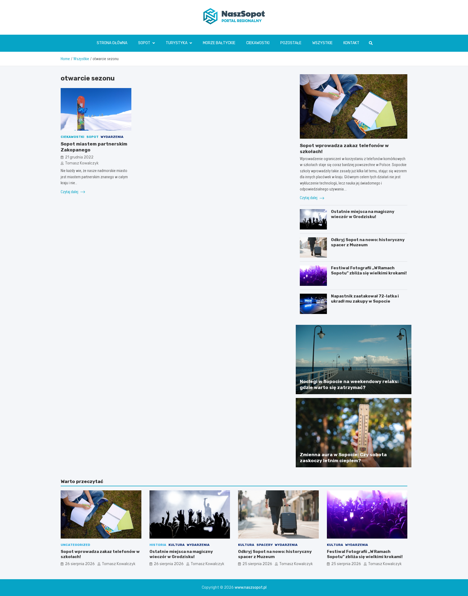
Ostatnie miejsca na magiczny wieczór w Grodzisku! (362, 214)
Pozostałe (290, 43)
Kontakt (351, 43)
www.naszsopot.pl (250, 587)
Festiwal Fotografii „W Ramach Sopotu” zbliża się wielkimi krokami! (369, 270)
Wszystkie (322, 43)
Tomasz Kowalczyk (82, 163)
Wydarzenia (112, 137)
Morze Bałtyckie (219, 43)
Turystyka (176, 43)
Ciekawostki (257, 43)
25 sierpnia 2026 (257, 564)
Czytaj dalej (70, 191)
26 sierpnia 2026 (80, 564)
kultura (176, 545)
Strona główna (112, 43)
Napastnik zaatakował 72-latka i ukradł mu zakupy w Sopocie (365, 299)
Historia (158, 545)
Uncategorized (75, 545)
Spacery (264, 545)
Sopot (144, 43)
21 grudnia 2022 (79, 157)
